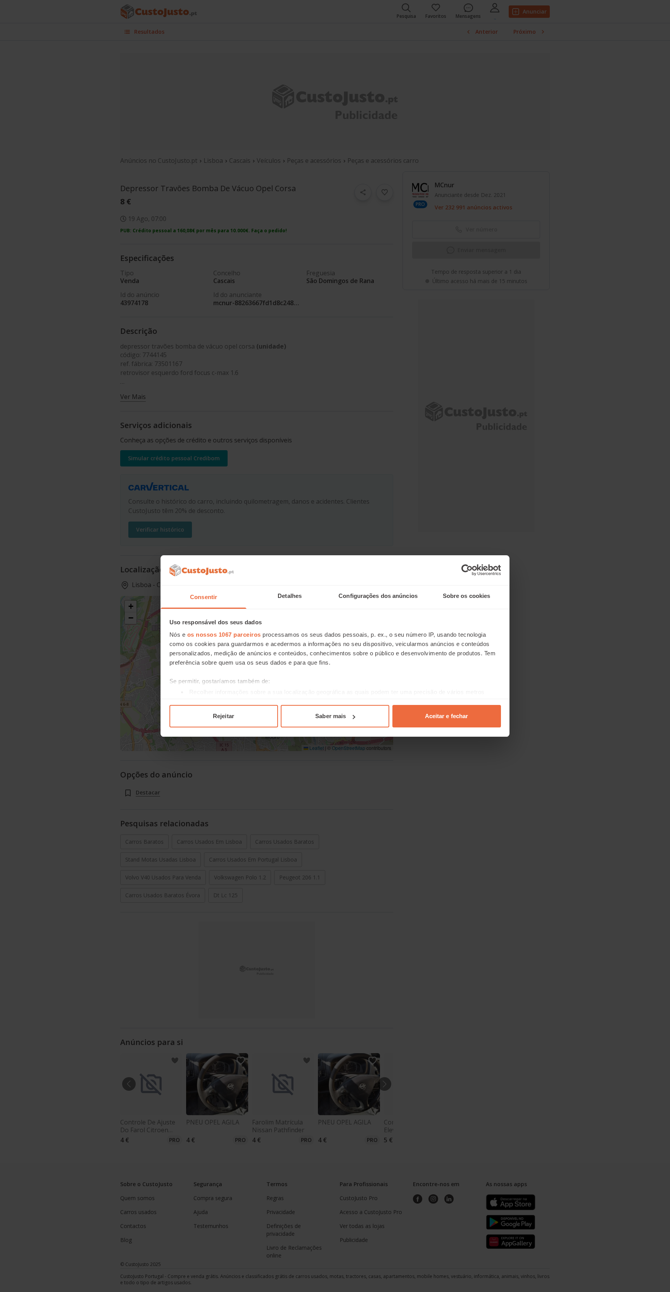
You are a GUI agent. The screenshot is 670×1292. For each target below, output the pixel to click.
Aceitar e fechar (446, 716)
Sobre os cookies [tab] (466, 595)
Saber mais (330, 716)
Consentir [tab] (203, 597)
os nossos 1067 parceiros (224, 634)
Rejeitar (223, 716)
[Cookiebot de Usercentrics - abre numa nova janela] (467, 570)
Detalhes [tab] (290, 595)
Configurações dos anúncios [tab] (378, 595)
